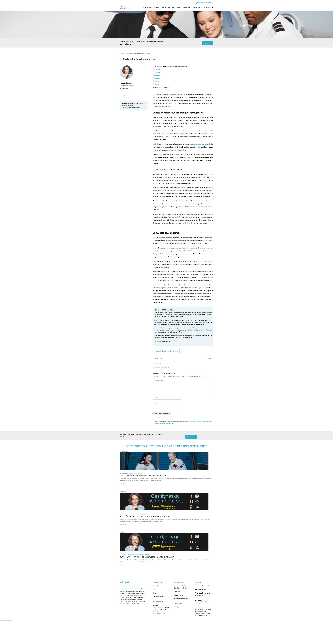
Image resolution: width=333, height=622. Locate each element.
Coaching (177, 592)
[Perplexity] (183, 77)
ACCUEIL (122, 53)
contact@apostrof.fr (159, 614)
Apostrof (202, 322)
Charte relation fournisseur (203, 587)
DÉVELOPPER (123, 452)
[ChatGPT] (183, 71)
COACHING (156, 7)
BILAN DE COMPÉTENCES (183, 7)
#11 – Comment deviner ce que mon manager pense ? (134, 515)
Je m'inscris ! (207, 43)
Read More (123, 484)
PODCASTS (123, 492)
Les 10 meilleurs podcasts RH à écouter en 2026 (132, 474)
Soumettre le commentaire (164, 414)
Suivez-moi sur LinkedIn (205, 2)
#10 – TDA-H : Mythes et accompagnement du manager (134, 555)
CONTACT (207, 7)
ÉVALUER (128, 53)
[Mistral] (183, 83)
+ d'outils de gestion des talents (166, 351)
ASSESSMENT (147, 7)
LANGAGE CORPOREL (168, 7)
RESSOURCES (196, 7)
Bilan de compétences (181, 599)
